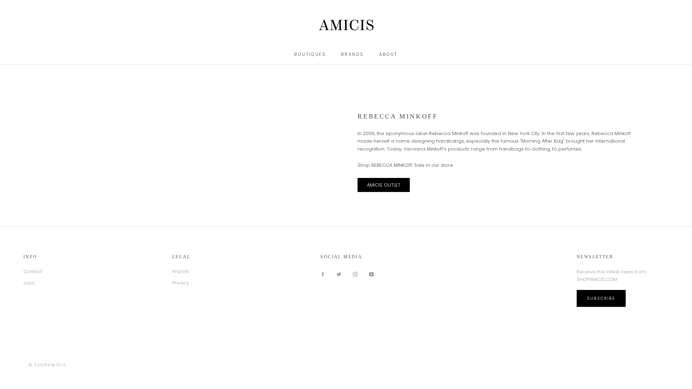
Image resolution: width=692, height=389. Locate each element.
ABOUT (388, 54)
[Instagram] (355, 274)
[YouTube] (371, 274)
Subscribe (601, 298)
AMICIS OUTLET (383, 185)
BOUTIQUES (310, 54)
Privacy (180, 283)
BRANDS (352, 54)
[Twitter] (339, 274)
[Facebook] (322, 274)
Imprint (180, 271)
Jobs (29, 283)
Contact (32, 271)
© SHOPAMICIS (47, 365)
